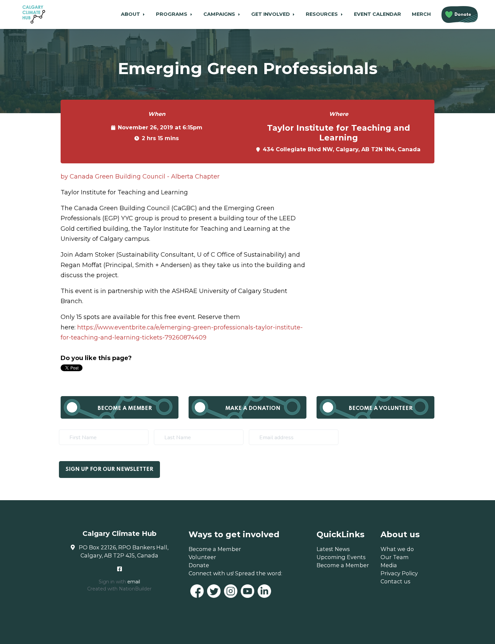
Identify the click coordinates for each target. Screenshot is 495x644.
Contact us (395, 581)
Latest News (333, 549)
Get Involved (271, 14)
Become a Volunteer (380, 408)
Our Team (395, 557)
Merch (421, 14)
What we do (397, 549)
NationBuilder (135, 589)
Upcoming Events (341, 557)
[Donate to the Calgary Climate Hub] (459, 14)
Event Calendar (377, 14)
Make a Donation (252, 408)
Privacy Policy (399, 573)
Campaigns (219, 14)
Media (389, 565)
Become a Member (125, 408)
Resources (322, 14)
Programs (172, 14)
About (131, 14)
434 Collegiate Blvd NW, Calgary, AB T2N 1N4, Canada (342, 149)
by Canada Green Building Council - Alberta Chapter (140, 176)
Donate (199, 565)
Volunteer (202, 557)
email (133, 582)
